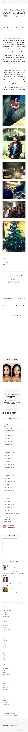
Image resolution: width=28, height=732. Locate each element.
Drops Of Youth (6, 633)
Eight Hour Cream (6, 636)
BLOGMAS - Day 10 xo (10, 484)
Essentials (5, 640)
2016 (5, 422)
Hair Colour (5, 651)
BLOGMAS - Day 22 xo (10, 450)
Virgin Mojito (5, 700)
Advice (4, 606)
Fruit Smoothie (6, 648)
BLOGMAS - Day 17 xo (10, 464)
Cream (4, 631)
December (7, 428)
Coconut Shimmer (7, 629)
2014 (5, 426)
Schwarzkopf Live (6, 681)
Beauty (4, 620)
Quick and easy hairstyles (8, 679)
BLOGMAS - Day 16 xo (10, 467)
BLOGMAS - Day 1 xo (10, 510)
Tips (4, 692)
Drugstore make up (7, 634)
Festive (4, 646)
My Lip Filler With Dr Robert (14, 578)
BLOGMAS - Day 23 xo (10, 447)
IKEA (4, 661)
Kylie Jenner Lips (6, 663)
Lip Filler (4, 664)
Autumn (4, 612)
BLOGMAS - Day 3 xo (10, 504)
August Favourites (7, 610)
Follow (4, 386)
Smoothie (5, 689)
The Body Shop (6, 691)
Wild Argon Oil (6, 702)
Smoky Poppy (6, 687)
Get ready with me (7, 649)
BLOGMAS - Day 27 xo (10, 435)
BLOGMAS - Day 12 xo (10, 478)
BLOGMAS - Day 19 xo (10, 458)
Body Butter (5, 625)
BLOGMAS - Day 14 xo (10, 473)
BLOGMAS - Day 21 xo (10, 452)
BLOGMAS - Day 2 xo (10, 507)
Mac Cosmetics (6, 668)
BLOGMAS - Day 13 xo (10, 475)
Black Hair (5, 621)
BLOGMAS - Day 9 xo (10, 487)
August (7, 519)
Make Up (4, 670)
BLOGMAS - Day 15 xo (10, 470)
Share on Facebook (14, 279)
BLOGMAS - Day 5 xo (10, 498)
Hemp (4, 659)
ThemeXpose (15, 725)
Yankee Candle (6, 704)
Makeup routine (6, 674)
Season (4, 683)
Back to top (21, 730)
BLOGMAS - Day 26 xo (10, 438)
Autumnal (5, 614)
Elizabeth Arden (6, 638)
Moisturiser (5, 676)
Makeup (4, 672)
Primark (4, 678)
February (7, 521)
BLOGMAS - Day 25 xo (10, 441)
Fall (3, 642)
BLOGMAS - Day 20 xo (10, 455)
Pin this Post (15, 285)
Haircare (4, 655)
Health (4, 657)
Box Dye (4, 627)
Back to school (6, 616)
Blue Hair (5, 623)
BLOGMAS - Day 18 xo (10, 461)
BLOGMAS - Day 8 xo (10, 490)
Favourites (5, 644)
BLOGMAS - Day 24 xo (10, 444)
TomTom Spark (6, 694)
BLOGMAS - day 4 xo (9, 501)
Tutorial (4, 698)
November (7, 517)
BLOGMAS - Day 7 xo (10, 493)
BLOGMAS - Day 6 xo (10, 496)
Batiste (4, 618)
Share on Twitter (15, 282)
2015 (5, 424)
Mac (3, 666)
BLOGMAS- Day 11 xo (10, 481)
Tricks (4, 696)
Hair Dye (4, 653)
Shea (4, 685)
